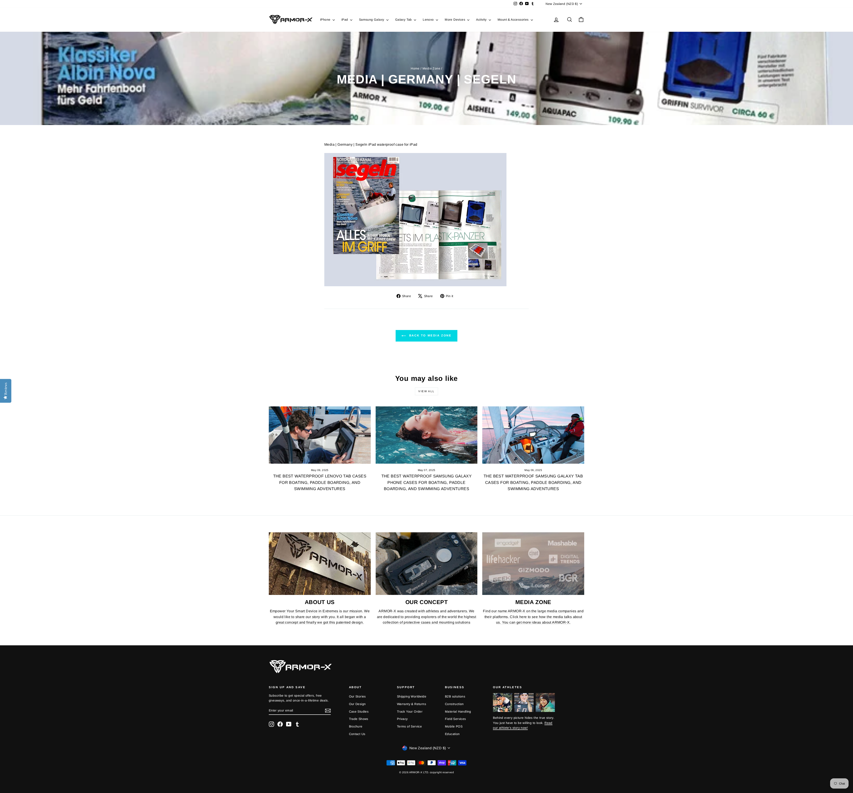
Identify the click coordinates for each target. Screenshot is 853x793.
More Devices (455, 19)
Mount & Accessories (514, 19)
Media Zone (431, 68)
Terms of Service (409, 726)
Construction (454, 704)
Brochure (356, 726)
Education (452, 734)
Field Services (455, 719)
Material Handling (458, 711)
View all (426, 391)
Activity (482, 19)
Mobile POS (453, 726)
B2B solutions (455, 696)
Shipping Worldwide (411, 696)
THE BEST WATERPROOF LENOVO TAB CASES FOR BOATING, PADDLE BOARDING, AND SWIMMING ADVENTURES (319, 482)
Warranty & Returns (411, 704)
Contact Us (357, 734)
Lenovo (429, 19)
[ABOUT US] (320, 563)
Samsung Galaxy (372, 19)
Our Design (357, 704)
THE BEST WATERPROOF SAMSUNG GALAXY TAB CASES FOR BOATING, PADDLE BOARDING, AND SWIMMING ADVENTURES (533, 482)
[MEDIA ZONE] (533, 563)
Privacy (402, 719)
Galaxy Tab (404, 19)
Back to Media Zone (429, 335)
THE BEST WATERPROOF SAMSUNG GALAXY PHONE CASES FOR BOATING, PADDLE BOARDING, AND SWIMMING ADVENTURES (426, 482)
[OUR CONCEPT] (427, 563)
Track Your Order (410, 711)
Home (415, 68)
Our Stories (357, 696)
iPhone (325, 19)
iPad (345, 19)
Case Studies (359, 711)
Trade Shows (358, 719)
